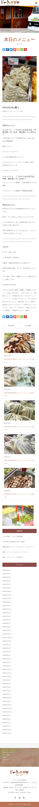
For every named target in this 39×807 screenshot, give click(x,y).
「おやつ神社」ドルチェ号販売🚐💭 (12, 536)
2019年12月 (5, 705)
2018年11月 (5, 733)
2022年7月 (5, 609)
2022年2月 (5, 627)
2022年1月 (5, 630)
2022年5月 (5, 616)
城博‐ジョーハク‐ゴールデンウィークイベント (15, 552)
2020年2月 (5, 698)
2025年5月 (5, 570)
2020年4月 (5, 690)
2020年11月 (5, 673)
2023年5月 (5, 573)
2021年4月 (5, 662)
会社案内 (4, 757)
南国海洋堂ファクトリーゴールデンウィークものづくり (18, 547)
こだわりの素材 (6, 754)
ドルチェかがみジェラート (8, 752)
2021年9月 (5, 644)
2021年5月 (5, 659)
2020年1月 (5, 701)
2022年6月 (5, 612)
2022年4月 (5, 620)
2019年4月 (5, 719)
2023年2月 (5, 584)
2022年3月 (5, 623)
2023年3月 (5, 581)
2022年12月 (5, 591)
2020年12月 (5, 669)
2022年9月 (5, 602)
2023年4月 (5, 577)
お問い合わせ (5, 759)
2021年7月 (5, 651)
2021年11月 (5, 637)
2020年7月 (5, 687)
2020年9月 (5, 680)
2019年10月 (5, 712)
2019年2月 (5, 722)
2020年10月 (5, 676)
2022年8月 (5, 605)
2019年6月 (5, 715)
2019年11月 (5, 708)
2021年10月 (5, 641)
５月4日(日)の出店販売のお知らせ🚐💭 (13, 541)
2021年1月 (5, 666)
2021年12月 (5, 634)
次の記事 (28, 325)
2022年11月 (5, 595)
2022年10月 (5, 598)
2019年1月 (5, 726)
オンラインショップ (7, 762)
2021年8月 (5, 648)
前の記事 (11, 325)
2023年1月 (5, 588)
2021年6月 (5, 655)
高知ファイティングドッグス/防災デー (13, 557)
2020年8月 (5, 683)
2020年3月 (5, 694)
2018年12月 (5, 729)
